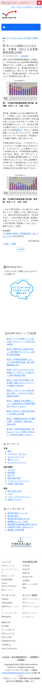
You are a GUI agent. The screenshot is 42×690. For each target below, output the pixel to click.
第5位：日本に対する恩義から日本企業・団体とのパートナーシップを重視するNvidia (21, 383)
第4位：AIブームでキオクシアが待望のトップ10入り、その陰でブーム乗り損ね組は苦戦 (21, 372)
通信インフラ (13, 459)
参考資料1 (17, 130)
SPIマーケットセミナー (31, 608)
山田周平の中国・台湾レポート (20, 527)
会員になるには (7, 633)
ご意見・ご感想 (9, 243)
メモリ (10, 494)
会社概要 (5, 626)
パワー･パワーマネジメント (19, 496)
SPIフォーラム (28, 602)
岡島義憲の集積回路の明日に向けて (22, 524)
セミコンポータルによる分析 (19, 38)
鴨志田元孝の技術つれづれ (18, 518)
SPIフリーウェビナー (31, 599)
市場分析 (24, 56)
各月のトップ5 (7, 575)
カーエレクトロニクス (16, 462)
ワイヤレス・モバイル (16, 454)
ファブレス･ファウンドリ (18, 481)
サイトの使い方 (7, 629)
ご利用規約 (33, 657)
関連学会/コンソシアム (10, 608)
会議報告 (26, 580)
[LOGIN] (39, 2)
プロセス (11, 469)
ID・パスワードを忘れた (22, 7)
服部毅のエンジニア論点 (17, 521)
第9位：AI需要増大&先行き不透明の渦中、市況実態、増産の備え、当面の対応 (21, 421)
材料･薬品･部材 (14, 478)
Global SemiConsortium (8, 584)
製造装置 (11, 472)
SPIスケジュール (29, 613)
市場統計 (5, 599)
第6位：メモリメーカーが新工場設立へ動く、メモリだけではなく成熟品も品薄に (21, 393)
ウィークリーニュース (9, 570)
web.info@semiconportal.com (15, 673)
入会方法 (38, 7)
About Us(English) (9, 648)
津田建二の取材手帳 (15, 530)
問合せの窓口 (7, 637)
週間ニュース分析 (29, 584)
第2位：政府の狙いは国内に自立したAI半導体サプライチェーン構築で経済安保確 (21, 352)
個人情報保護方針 (19, 657)
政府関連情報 (7, 579)
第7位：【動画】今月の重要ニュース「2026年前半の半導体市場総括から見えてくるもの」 (21, 403)
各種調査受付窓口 (8, 641)
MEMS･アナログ (14, 499)
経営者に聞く (28, 576)
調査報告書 (6, 616)
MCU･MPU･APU (14, 491)
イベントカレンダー (9, 613)
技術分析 (26, 569)
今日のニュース (7, 565)
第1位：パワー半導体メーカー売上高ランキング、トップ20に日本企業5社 (21, 341)
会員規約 (21, 660)
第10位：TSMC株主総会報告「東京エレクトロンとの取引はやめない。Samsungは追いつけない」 (21, 432)
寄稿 (24, 588)
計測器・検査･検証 (15, 483)
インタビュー (28, 616)
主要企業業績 (7, 602)
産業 (9, 451)
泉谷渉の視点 (13, 516)
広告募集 (5, 644)
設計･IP (10, 475)
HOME (21, 249)
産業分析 (26, 573)
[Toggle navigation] (36, 27)
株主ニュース (7, 589)
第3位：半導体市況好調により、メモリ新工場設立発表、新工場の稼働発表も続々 (21, 362)
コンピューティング (15, 456)
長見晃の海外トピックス (17, 513)
